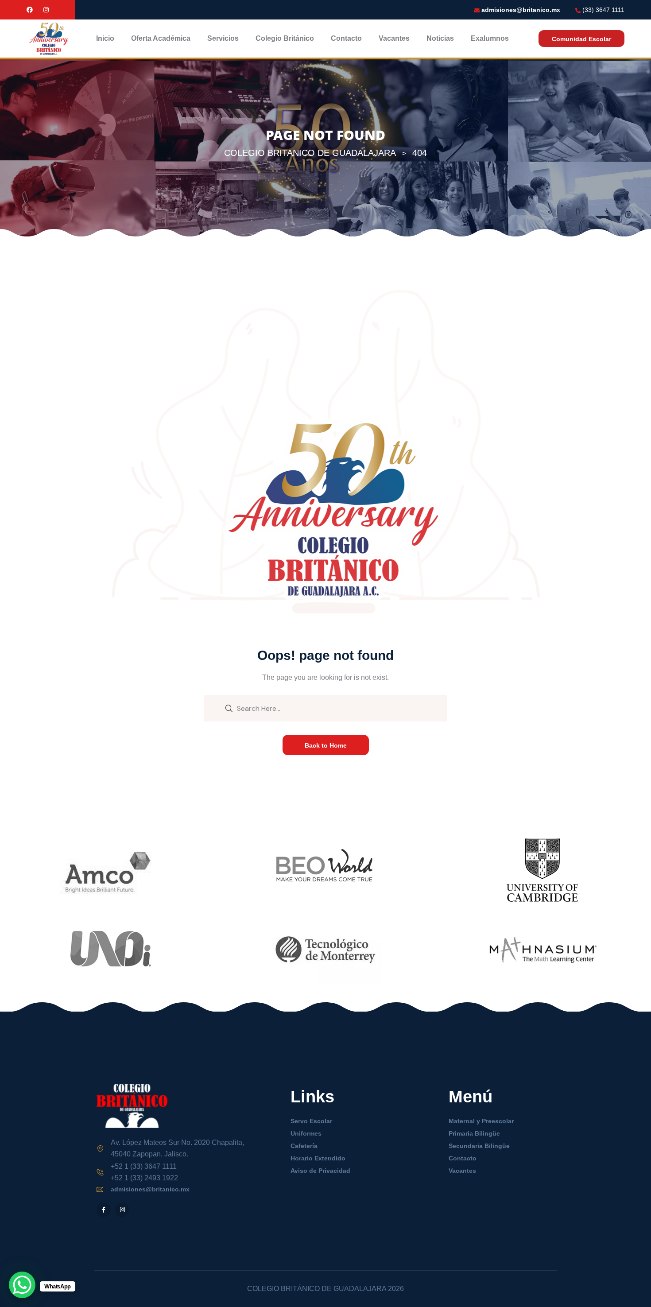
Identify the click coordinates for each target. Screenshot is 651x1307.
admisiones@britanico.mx (520, 9)
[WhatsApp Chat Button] (22, 1285)
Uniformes (306, 1133)
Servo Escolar (311, 1121)
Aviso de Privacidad (320, 1170)
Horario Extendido (318, 1158)
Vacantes (394, 38)
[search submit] (229, 707)
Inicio (105, 38)
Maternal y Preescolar (481, 1121)
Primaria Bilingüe (474, 1133)
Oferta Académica (160, 38)
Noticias (440, 38)
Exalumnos (490, 38)
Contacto (346, 38)
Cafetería (304, 1145)
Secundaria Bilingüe (479, 1145)
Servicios (223, 38)
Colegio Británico (285, 38)
